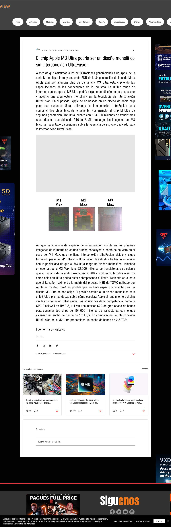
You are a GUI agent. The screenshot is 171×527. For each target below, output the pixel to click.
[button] (101, 22)
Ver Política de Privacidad (24, 523)
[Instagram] (132, 511)
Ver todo (144, 368)
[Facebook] (112, 511)
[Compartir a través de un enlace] (57, 345)
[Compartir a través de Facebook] (37, 345)
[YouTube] (125, 511)
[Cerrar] (167, 521)
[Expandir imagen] (85, 163)
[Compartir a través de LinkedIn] (50, 345)
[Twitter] (118, 511)
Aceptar (159, 521)
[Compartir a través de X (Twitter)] (44, 345)
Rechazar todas (143, 521)
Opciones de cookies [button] (123, 521)
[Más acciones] (133, 50)
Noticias (40, 336)
